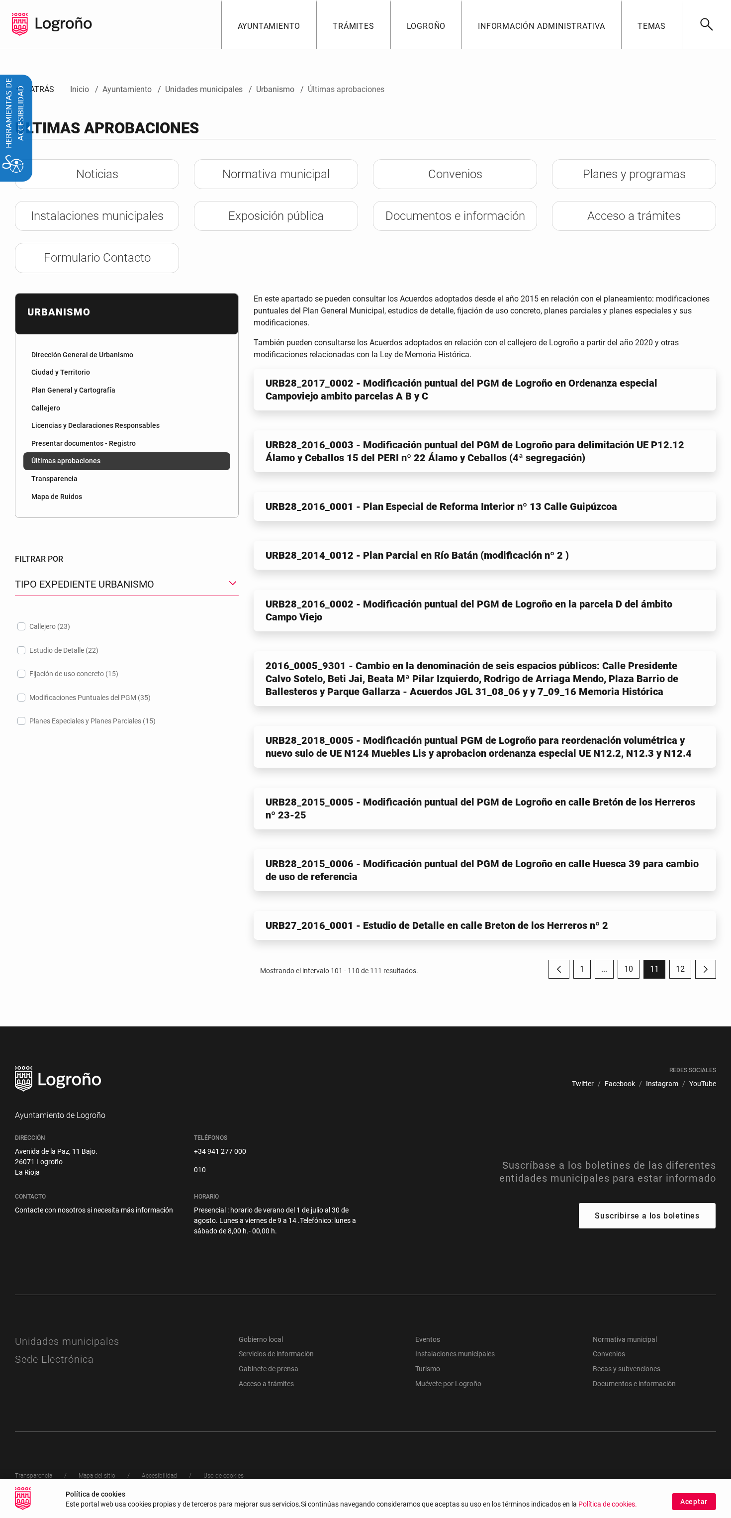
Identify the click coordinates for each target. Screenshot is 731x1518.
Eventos (427, 1339)
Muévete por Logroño (448, 1384)
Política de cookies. (607, 1504)
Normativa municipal (625, 1339)
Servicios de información (276, 1354)
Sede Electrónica (54, 1359)
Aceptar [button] (694, 1502)
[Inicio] (63, 23)
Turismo (427, 1369)
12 (683, 971)
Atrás (34, 89)
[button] (604, 969)
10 (632, 971)
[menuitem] (269, 24)
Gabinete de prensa (268, 1369)
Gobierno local (261, 1339)
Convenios (609, 1354)
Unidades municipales (67, 1341)
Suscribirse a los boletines (647, 1215)
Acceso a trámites (266, 1384)
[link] (706, 24)
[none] (20, 24)
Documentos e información (634, 1384)
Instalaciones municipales (455, 1354)
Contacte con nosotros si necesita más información (94, 1210)
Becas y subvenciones (626, 1369)
